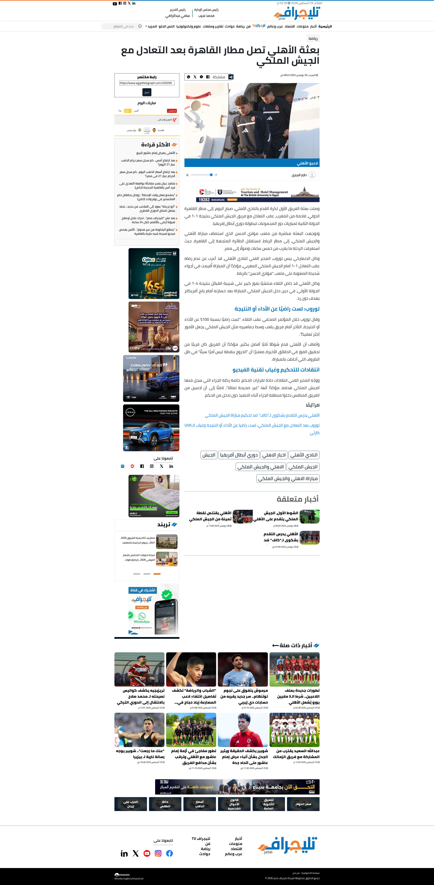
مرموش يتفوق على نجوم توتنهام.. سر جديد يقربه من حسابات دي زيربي (244, 696)
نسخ (147, 92)
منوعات (303, 26)
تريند (163, 524)
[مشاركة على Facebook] (169, 853)
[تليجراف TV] (259, 26)
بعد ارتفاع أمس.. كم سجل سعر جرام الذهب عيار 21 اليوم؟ (148, 162)
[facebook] (142, 466)
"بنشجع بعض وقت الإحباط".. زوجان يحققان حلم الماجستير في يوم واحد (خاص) (146, 197)
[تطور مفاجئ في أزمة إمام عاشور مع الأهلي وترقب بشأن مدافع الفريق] (191, 730)
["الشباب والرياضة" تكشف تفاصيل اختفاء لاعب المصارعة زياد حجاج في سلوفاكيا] (191, 669)
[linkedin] (171, 466)
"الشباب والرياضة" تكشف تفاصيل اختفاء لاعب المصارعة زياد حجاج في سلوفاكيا (194, 696)
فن (248, 26)
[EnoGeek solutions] (128, 875)
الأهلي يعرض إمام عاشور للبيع (155, 153)
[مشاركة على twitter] (129, 3)
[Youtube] (132, 466)
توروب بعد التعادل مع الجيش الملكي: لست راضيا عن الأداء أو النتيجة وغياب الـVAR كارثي (252, 428)
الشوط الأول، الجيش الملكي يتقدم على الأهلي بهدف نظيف (275, 516)
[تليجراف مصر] (296, 13)
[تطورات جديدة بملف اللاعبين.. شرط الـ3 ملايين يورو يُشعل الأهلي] (295, 669)
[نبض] (122, 466)
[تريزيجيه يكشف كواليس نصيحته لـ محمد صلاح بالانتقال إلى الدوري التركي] (139, 669)
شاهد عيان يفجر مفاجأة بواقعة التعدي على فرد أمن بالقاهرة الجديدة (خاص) (147, 185)
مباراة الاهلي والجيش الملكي (288, 478)
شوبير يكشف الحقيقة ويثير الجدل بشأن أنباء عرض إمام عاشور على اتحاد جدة (244, 757)
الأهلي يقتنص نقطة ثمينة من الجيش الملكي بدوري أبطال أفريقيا (210, 516)
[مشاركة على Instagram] (158, 853)
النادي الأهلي (304, 455)
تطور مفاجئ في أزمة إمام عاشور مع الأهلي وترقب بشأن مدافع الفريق (193, 757)
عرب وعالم (275, 26)
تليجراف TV (201, 838)
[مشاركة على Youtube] (147, 853)
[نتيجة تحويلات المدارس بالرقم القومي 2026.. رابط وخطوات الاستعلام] (166, 559)
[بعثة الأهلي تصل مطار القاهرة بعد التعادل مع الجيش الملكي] (201, 76)
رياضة (240, 26)
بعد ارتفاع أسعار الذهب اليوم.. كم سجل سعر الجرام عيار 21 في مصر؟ (147, 174)
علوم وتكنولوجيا (188, 26)
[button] (157, 574)
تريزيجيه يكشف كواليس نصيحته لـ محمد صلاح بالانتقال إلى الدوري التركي (140, 696)
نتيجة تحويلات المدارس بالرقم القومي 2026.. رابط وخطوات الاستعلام (139, 560)
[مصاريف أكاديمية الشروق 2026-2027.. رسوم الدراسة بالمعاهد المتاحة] (166, 541)
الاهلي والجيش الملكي (261, 467)
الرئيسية (325, 26)
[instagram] (151, 466)
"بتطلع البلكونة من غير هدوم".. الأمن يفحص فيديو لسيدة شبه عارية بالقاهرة (147, 232)
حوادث (229, 26)
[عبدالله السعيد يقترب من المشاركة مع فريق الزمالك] (295, 730)
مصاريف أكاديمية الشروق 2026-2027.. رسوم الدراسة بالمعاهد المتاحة (137, 542)
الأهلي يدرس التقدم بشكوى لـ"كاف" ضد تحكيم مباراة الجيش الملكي (262, 415)
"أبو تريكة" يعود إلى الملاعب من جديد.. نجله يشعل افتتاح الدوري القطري (147, 208)
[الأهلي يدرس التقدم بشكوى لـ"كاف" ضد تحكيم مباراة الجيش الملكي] (310, 538)
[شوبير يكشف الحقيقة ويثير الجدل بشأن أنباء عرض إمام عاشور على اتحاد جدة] (243, 730)
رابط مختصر (146, 76)
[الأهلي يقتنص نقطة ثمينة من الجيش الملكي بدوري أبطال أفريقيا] (243, 517)
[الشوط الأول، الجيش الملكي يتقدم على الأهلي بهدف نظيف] (310, 517)
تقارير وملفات (213, 26)
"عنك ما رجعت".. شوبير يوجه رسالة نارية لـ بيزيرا (140, 754)
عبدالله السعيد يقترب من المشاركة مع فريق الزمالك (296, 754)
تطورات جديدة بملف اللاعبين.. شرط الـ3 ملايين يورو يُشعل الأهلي (298, 696)
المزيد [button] (152, 26)
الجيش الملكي (303, 467)
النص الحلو (167, 26)
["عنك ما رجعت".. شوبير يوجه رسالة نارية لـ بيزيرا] (139, 730)
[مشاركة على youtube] (115, 4)
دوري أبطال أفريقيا (239, 455)
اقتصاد (290, 26)
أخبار (313, 26)
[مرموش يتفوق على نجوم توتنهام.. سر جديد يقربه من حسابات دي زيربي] (243, 669)
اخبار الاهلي (274, 455)
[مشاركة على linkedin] (133, 3)
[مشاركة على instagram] (124, 3)
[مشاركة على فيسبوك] (120, 3)
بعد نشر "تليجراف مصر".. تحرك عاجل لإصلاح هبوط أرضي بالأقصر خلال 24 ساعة (148, 220)
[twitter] (161, 466)
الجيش (208, 455)
